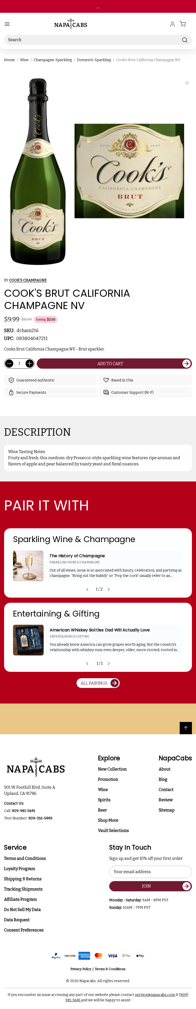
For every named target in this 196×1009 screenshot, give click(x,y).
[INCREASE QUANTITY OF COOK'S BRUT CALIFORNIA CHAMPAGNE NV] (30, 363)
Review (166, 799)
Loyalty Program (19, 868)
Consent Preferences (24, 930)
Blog (163, 779)
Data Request (17, 919)
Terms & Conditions (110, 969)
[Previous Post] (87, 589)
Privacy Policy (80, 969)
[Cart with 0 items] (186, 24)
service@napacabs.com (155, 995)
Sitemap (167, 810)
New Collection (112, 769)
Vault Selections (113, 830)
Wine (103, 789)
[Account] (172, 24)
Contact (166, 789)
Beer (102, 810)
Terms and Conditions (25, 858)
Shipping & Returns (23, 878)
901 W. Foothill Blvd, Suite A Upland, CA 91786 (30, 790)
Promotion (108, 779)
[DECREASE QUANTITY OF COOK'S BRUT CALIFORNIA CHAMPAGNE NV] (9, 363)
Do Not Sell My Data (22, 909)
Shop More (108, 820)
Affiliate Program (20, 899)
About (164, 769)
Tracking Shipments (23, 889)
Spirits (104, 799)
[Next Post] (109, 589)
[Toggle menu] (7, 24)
